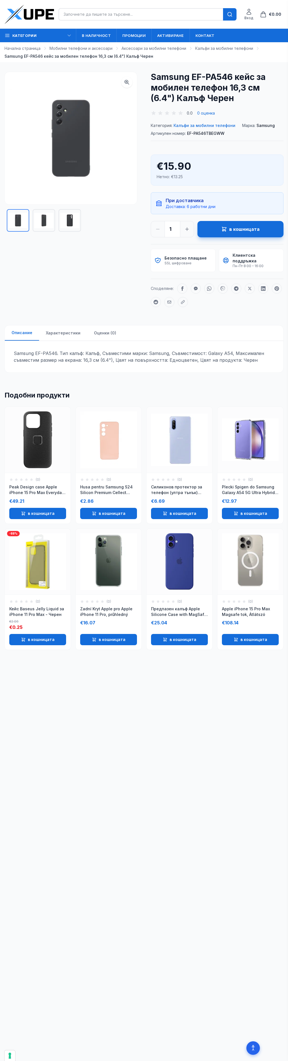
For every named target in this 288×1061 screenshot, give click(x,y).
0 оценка (206, 113)
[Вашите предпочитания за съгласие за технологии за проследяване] (9, 1055)
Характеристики (63, 332)
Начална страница (22, 48)
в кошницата (41, 513)
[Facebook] (182, 288)
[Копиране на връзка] (183, 302)
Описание (22, 332)
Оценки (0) (105, 332)
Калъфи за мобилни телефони (224, 48)
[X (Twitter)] (250, 288)
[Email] (169, 302)
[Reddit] (156, 302)
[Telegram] (236, 288)
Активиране (170, 35)
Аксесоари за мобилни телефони (154, 48)
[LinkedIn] (263, 288)
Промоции (134, 35)
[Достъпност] (253, 1048)
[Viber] (223, 288)
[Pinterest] (277, 288)
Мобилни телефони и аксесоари (81, 48)
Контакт (205, 35)
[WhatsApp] (209, 288)
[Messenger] (196, 288)
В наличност (96, 35)
